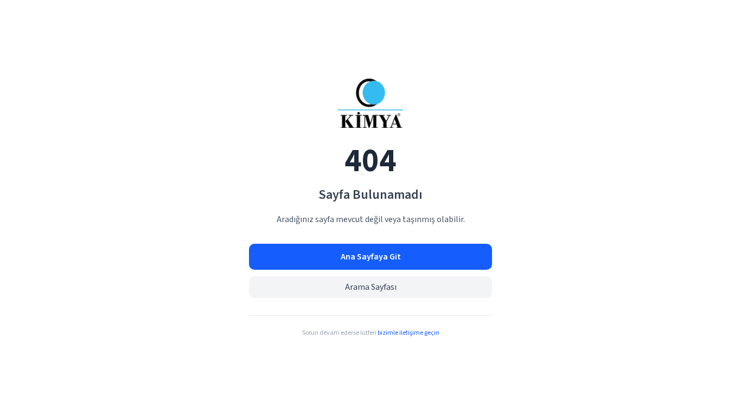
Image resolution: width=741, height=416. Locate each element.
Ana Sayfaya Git (371, 257)
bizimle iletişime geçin (408, 332)
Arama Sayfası (371, 287)
